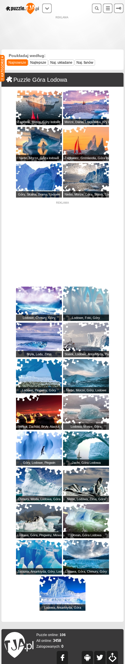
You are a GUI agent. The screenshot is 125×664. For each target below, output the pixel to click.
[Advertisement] (62, 33)
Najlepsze (38, 63)
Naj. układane (61, 63)
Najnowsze (17, 63)
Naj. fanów (84, 63)
